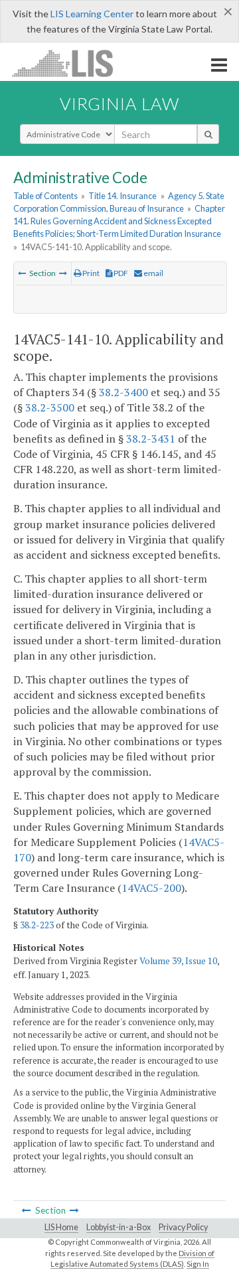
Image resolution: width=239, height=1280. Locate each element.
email (152, 273)
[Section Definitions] (63, 273)
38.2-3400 (123, 392)
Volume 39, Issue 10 (178, 961)
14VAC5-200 (151, 888)
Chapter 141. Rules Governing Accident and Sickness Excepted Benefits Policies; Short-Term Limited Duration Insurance (119, 221)
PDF (120, 273)
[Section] (22, 273)
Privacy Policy (183, 1227)
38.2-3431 (150, 438)
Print (90, 273)
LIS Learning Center (91, 13)
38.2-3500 (49, 407)
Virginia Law (119, 103)
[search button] (208, 134)
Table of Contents (45, 195)
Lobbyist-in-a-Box (118, 1227)
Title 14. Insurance (122, 195)
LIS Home (61, 1227)
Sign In (198, 1263)
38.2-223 (37, 925)
